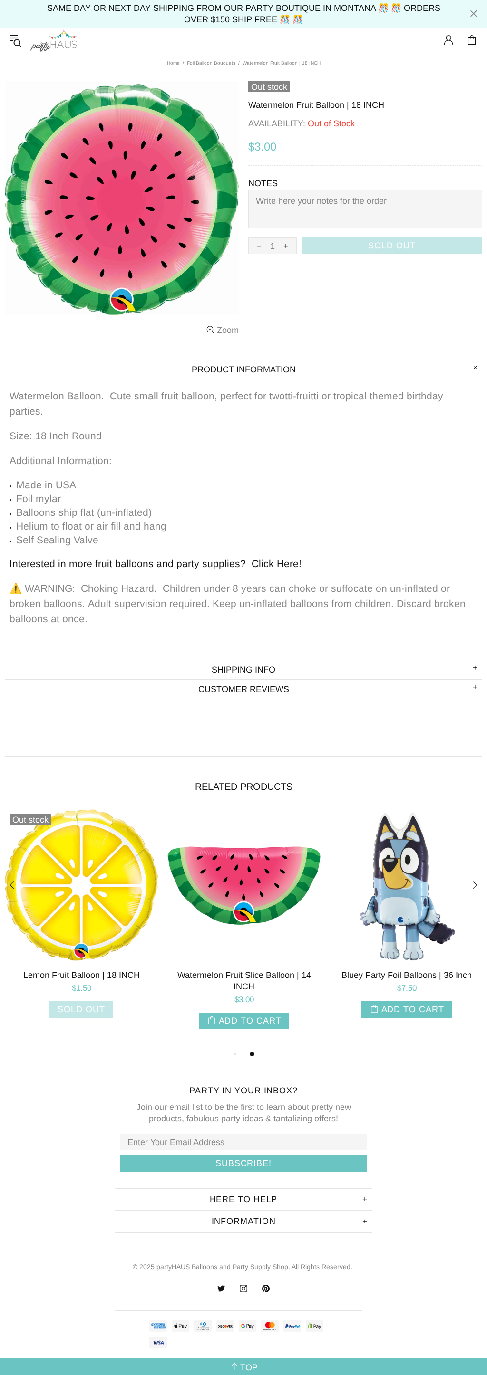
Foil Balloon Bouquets (211, 63)
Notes (263, 183)
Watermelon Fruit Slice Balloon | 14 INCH (244, 980)
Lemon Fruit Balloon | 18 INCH (81, 975)
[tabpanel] (81, 923)
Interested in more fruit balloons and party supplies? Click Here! (156, 563)
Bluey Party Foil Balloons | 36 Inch (406, 975)
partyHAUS (53, 40)
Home (173, 63)
